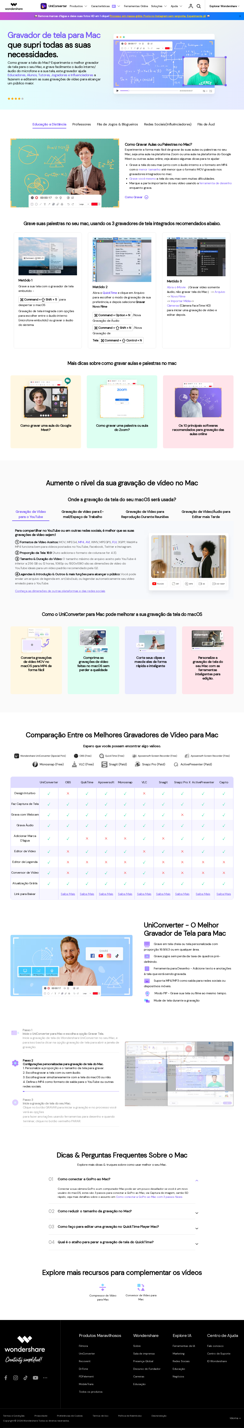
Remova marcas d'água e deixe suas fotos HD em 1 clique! (122, 16)
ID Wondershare (217, 1361)
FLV (114, 542)
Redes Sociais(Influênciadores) (167, 124)
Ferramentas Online (136, 6)
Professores (81, 124)
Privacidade (41, 1415)
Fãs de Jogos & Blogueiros (117, 124)
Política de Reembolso (130, 1415)
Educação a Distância (49, 124)
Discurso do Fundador (147, 1369)
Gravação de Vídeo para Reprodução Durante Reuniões (145, 514)
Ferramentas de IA (184, 1346)
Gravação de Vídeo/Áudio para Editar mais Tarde (206, 514)
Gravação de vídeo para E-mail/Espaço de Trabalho (83, 514)
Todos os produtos (91, 1391)
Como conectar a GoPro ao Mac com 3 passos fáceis (149, 1197)
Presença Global (143, 1361)
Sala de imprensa (143, 1353)
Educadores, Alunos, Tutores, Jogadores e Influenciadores (50, 75)
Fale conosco (215, 1346)
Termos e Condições (14, 1415)
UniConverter (87, 1353)
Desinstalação (159, 1415)
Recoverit (85, 1361)
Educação (139, 1384)
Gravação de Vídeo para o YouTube (31, 514)
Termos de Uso (100, 1415)
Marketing (179, 1353)
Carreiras (138, 1376)
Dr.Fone (83, 1369)
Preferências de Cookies (70, 1415)
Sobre (137, 1346)
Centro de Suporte (218, 1353)
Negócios (178, 1376)
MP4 (81, 542)
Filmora (83, 1346)
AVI (88, 542)
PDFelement (86, 1376)
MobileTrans (86, 1384)
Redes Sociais (181, 1361)
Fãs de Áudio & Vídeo (214, 124)
